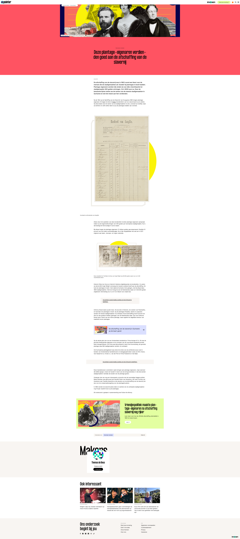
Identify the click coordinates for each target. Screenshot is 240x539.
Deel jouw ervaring (223, 2)
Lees (127, 422)
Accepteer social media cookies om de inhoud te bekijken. (120, 362)
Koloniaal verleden (120, 48)
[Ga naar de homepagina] (6, 2)
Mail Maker (98, 469)
